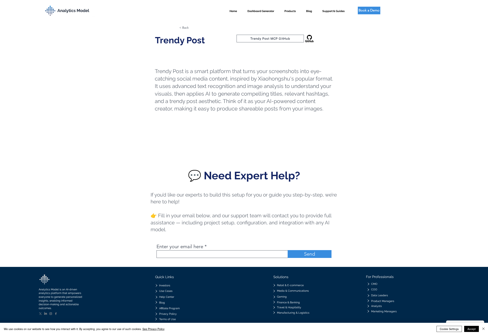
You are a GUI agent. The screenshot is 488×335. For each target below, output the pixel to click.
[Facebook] (56, 313)
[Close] (483, 329)
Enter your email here (180, 246)
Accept (471, 329)
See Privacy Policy (153, 329)
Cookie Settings (449, 329)
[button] (290, 9)
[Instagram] (50, 313)
